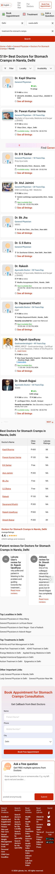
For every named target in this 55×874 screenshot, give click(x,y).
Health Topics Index (28, 845)
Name (6, 711)
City (5, 735)
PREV (6, 422)
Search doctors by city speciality (18, 844)
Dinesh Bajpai (8, 520)
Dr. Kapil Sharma (25, 78)
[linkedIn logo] (48, 822)
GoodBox (4, 857)
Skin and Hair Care (5, 830)
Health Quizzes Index (28, 838)
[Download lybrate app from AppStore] (50, 843)
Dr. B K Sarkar (23, 154)
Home (2, 46)
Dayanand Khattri (10, 504)
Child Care (5, 854)
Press (38, 847)
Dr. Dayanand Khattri (28, 303)
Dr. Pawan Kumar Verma (30, 111)
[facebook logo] (48, 814)
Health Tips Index (27, 824)
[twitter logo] (48, 818)
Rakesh (5, 496)
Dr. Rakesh (21, 266)
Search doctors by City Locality (18, 825)
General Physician (21, 46)
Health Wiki (27, 818)
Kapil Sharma (8, 449)
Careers (39, 824)
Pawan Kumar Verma (11, 457)
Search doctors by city (18, 817)
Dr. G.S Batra (23, 243)
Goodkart (5, 817)
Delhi (9, 46)
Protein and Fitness (5, 825)
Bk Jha (5, 481)
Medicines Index (29, 852)
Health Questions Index (29, 831)
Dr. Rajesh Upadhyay (27, 339)
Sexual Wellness (4, 835)
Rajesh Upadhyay (10, 512)
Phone (6, 723)
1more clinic (21, 362)
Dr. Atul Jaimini (24, 183)
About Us (40, 817)
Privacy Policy (39, 838)
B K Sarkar (7, 465)
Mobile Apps (39, 828)
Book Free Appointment (45, 5)
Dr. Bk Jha (21, 217)
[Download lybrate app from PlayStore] (50, 839)
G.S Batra (6, 488)
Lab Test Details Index (28, 863)
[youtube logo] (48, 826)
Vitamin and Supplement (6, 820)
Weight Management (6, 840)
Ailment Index (28, 857)
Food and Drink (4, 845)
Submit (44, 797)
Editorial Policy (39, 843)
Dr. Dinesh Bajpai (25, 381)
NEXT (49, 422)
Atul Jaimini (7, 473)
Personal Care (4, 850)
